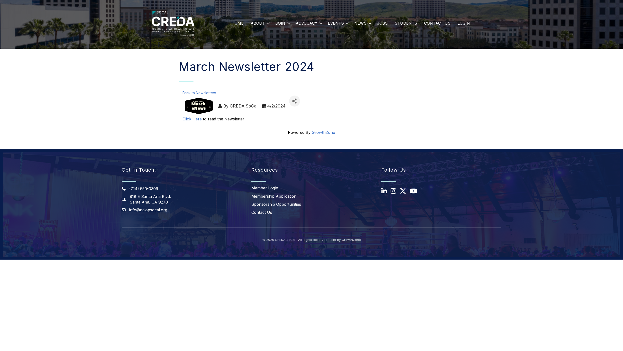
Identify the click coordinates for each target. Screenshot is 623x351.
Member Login (264, 187)
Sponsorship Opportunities (276, 204)
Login (464, 23)
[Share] (294, 101)
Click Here (192, 119)
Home (237, 23)
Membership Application (273, 196)
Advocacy (306, 23)
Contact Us (437, 23)
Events (336, 23)
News (360, 23)
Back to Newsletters (199, 93)
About (258, 23)
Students (406, 23)
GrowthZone (323, 132)
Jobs (382, 23)
